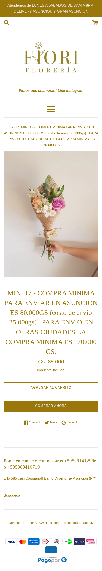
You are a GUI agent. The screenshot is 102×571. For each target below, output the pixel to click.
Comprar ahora (51, 406)
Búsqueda (12, 495)
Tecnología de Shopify (78, 523)
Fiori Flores (54, 523)
